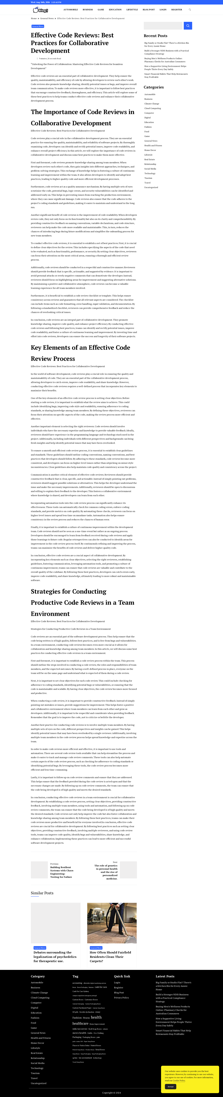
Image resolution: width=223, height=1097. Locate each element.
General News (37, 26)
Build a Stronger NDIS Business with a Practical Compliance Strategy (172, 998)
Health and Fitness (153, 145)
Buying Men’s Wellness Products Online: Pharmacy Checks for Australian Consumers (173, 1010)
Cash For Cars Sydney (81, 991)
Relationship (150, 164)
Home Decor (150, 150)
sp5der (75, 1058)
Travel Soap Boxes (78, 1062)
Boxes (74, 987)
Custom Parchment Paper (82, 1008)
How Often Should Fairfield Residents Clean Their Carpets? (110, 956)
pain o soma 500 (78, 1041)
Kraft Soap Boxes (95, 1029)
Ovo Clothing (99, 1033)
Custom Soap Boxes (99, 1008)
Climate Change (151, 103)
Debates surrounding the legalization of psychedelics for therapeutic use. (55, 956)
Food (146, 131)
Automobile (70, 9)
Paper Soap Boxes (89, 1041)
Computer (149, 112)
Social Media (150, 168)
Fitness (86, 1017)
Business (88, 9)
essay (97, 1012)
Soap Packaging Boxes (99, 1054)
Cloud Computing (152, 108)
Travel (147, 182)
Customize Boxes (91, 1000)
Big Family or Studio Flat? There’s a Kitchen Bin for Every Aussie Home (173, 986)
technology (97, 1058)
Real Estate (149, 159)
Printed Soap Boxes (78, 1050)
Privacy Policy (121, 997)
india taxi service (80, 1029)
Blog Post (149, 9)
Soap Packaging (86, 1054)
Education (115, 9)
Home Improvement (97, 1024)
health (96, 1017)
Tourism (148, 178)
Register (176, 9)
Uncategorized (151, 187)
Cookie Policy (179, 1080)
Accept (171, 1086)
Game (101, 9)
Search (188, 26)
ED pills (75, 1012)
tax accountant (85, 1058)
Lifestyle (132, 9)
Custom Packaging (78, 1004)
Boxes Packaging (82, 987)
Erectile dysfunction (86, 1012)
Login (163, 9)
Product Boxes (90, 1050)
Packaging (77, 1037)
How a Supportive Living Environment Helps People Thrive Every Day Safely (174, 1022)
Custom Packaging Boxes (93, 1004)
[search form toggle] (190, 9)
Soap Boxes (76, 1054)
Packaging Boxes (89, 1037)
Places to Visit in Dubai (81, 1045)
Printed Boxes (96, 1045)
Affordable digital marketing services (94, 983)
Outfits (89, 1033)
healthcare (80, 1023)
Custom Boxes (78, 1000)
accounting (77, 983)
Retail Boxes (100, 1050)
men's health (79, 1032)
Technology (149, 173)
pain (98, 1037)
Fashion (148, 126)
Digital (147, 117)
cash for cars (101, 987)
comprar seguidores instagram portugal (85, 995)
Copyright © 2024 (111, 1092)
